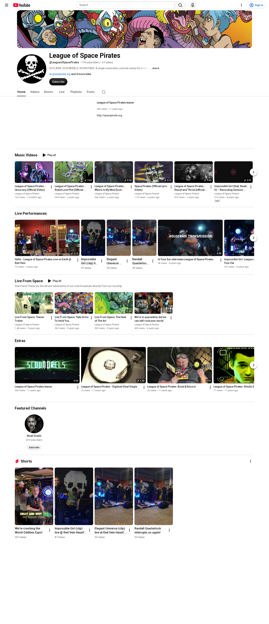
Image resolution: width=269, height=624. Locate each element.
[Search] (180, 5)
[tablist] (134, 92)
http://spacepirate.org (109, 115)
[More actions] (51, 187)
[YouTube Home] (21, 5)
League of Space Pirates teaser (115, 102)
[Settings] (241, 5)
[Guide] (6, 5)
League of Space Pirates (27, 193)
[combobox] (126, 5)
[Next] (253, 172)
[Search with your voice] (192, 5)
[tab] (21, 92)
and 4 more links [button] (81, 74)
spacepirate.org (61, 74)
